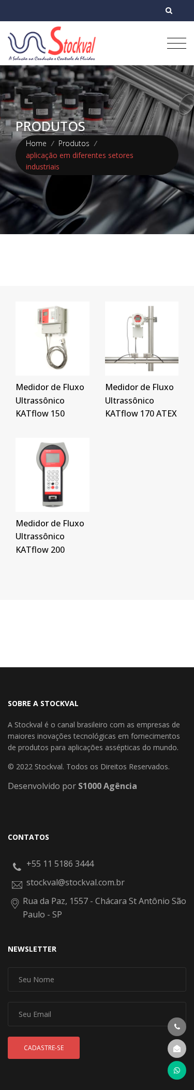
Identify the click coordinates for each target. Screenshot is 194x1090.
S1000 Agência (107, 786)
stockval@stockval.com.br (75, 882)
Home (36, 143)
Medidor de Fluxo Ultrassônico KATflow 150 (50, 400)
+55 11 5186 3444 (60, 863)
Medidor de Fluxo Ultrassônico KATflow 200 (50, 536)
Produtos (73, 143)
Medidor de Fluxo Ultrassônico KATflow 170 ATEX (141, 400)
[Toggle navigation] (176, 43)
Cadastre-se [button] (44, 1047)
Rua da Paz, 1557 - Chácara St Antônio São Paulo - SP (104, 907)
